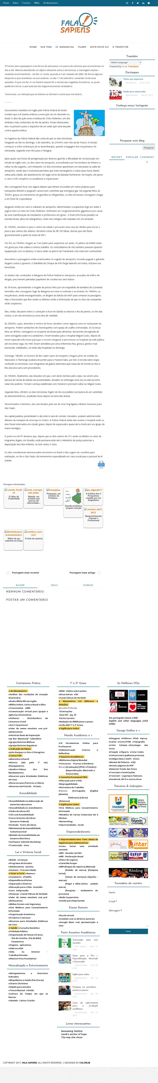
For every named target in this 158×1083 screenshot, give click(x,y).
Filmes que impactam (133, 79)
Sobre (15, 3)
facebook (88, 585)
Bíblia (37, 3)
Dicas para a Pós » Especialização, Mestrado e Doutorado (85, 959)
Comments (147, 158)
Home (6, 3)
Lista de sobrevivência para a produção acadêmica (85, 1006)
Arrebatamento (50, 3)
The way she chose (72, 1037)
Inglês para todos (81, 974)
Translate (133, 66)
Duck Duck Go (99, 47)
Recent (117, 157)
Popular (132, 157)
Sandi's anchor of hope (74, 1034)
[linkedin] (143, 3)
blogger (20, 585)
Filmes (82, 47)
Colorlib (84, 1062)
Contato (26, 3)
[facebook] (132, 3)
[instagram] (127, 3)
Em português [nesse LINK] (123, 717)
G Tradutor (120, 47)
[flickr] (148, 3)
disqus (54, 585)
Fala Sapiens (29, 1062)
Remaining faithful (71, 1031)
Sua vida (46, 47)
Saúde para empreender (134, 92)
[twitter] (138, 3)
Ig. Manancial (65, 47)
